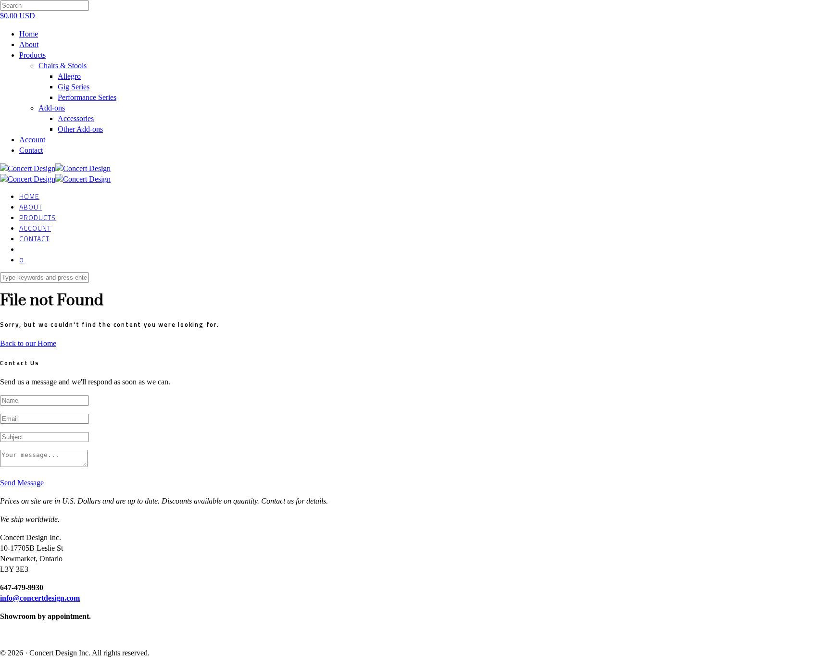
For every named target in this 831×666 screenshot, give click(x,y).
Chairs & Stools (62, 66)
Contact (31, 150)
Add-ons (51, 108)
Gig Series (73, 87)
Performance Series (87, 97)
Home (28, 34)
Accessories (76, 118)
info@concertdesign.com (40, 598)
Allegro (69, 76)
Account (32, 140)
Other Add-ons (80, 129)
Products (32, 55)
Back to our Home (28, 343)
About (28, 44)
